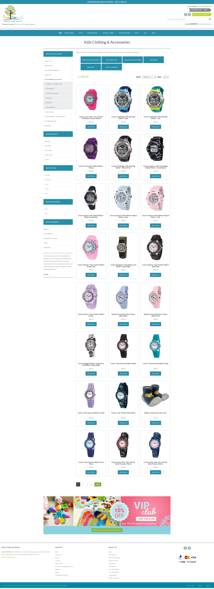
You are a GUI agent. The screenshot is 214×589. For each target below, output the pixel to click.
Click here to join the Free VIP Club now (107, 530)
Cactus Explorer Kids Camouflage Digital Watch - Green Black (155, 167)
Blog (110, 552)
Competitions (113, 575)
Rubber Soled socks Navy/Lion (155, 413)
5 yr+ (46, 193)
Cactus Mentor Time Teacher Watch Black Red (155, 265)
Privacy (57, 558)
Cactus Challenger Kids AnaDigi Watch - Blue (123, 117)
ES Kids (45, 243)
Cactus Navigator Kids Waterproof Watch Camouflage (123, 265)
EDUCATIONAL (92, 33)
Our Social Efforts (114, 569)
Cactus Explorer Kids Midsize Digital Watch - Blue (123, 216)
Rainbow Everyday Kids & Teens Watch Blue (123, 315)
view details (91, 126)
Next (98, 484)
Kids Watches (111, 60)
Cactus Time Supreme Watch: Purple (91, 413)
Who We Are (112, 555)
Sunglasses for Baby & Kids (91, 61)
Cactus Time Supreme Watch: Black (123, 363)
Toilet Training (49, 112)
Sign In (208, 585)
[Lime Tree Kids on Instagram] (189, 548)
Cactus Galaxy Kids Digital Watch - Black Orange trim (91, 216)
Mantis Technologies (36, 585)
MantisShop (63, 585)
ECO (145, 33)
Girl (46, 213)
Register (200, 585)
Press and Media (114, 572)
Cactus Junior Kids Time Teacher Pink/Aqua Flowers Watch (91, 117)
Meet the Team (113, 560)
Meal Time (48, 61)
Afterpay (58, 569)
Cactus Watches (48, 234)
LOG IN (200, 6)
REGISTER (208, 6)
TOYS (80, 33)
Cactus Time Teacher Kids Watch (123, 413)
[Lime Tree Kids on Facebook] (185, 548)
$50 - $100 (48, 150)
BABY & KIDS (69, 33)
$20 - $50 (48, 146)
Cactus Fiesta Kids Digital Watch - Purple (91, 167)
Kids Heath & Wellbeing (52, 70)
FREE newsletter (114, 578)
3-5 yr (46, 189)
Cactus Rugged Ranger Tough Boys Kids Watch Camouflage (91, 364)
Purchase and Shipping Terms (64, 566)
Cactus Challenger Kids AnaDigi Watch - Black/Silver (123, 167)
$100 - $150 (48, 155)
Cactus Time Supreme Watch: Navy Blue (91, 463)
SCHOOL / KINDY (108, 33)
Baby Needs (48, 66)
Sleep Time (48, 75)
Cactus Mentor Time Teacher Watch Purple (91, 315)
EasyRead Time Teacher (50, 238)
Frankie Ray (46, 247)
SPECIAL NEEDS (124, 33)
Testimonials (112, 566)
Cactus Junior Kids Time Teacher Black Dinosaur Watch (123, 463)
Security (57, 560)
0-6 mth (47, 175)
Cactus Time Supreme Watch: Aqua (155, 363)
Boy (46, 209)
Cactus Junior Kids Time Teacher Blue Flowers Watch (155, 463)
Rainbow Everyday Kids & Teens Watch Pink (155, 315)
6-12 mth (47, 180)
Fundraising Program (61, 575)
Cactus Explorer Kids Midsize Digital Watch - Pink (155, 216)
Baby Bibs (91, 67)
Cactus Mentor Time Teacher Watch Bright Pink (91, 265)
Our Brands (112, 563)
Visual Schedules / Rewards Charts (55, 116)
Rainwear (153, 60)
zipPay (57, 572)
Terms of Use (59, 563)
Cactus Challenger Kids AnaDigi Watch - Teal (155, 117)
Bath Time (48, 125)
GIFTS (137, 33)
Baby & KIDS (85, 77)
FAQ (56, 552)
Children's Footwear (132, 60)
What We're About (114, 558)
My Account (190, 585)
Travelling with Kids (51, 121)
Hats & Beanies (112, 67)
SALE (153, 33)
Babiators (46, 229)
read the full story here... (9, 557)
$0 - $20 (47, 141)
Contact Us (58, 555)
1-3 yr (46, 184)
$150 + (47, 159)
